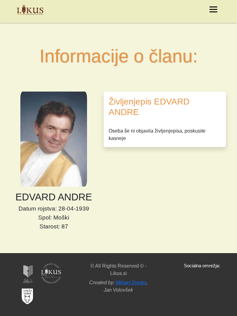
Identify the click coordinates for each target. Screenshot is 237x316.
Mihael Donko (131, 282)
